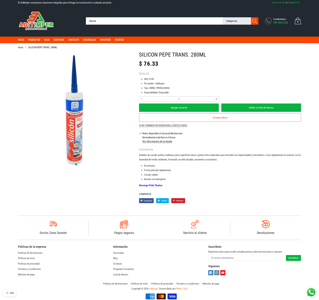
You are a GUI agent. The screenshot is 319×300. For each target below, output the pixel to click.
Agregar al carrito (178, 107)
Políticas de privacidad (29, 263)
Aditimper (153, 288)
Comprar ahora (220, 117)
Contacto (73, 39)
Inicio (21, 39)
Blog (47, 39)
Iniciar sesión (278, 2)
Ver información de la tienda (157, 141)
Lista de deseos (120, 274)
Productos (34, 39)
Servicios (59, 39)
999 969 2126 (280, 22)
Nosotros (105, 39)
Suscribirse (293, 258)
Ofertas (119, 39)
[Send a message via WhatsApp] (311, 292)
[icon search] (254, 21)
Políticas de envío (26, 258)
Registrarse (293, 2)
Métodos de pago (26, 274)
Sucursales (89, 39)
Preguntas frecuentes (123, 269)
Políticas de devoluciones (30, 252)
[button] (76, 164)
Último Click (182, 288)
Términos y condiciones (29, 269)
